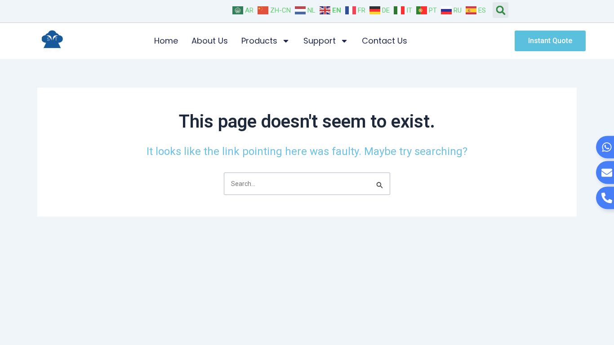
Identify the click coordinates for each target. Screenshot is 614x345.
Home (166, 40)
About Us (209, 40)
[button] (500, 10)
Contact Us (384, 40)
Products (259, 40)
